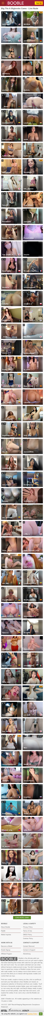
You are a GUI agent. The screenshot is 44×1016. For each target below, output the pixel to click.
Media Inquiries (6, 934)
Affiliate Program (6, 954)
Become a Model (6, 946)
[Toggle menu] (3, 3)
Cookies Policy (28, 938)
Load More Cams (22, 917)
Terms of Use (27, 931)
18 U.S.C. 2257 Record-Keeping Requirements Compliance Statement (20, 1005)
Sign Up (38, 3)
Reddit (3, 931)
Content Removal (28, 946)
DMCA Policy (27, 934)
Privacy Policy (28, 927)
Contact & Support (29, 950)
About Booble (5, 927)
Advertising (26, 954)
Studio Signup (5, 950)
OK (41, 1014)
